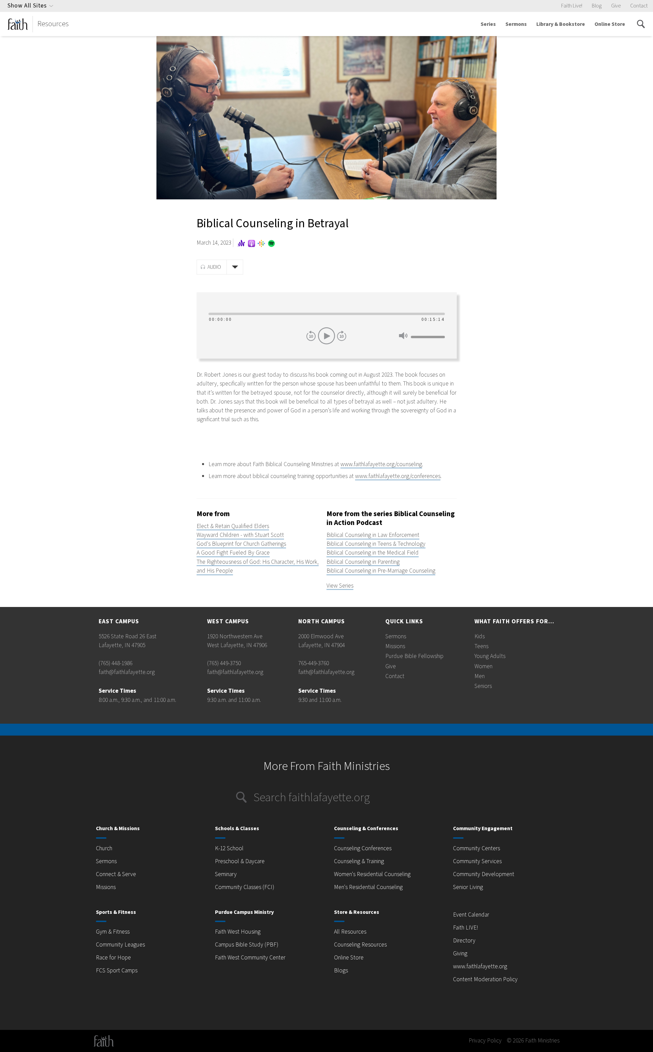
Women (483, 666)
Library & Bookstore (560, 24)
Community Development (483, 874)
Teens (481, 646)
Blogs (341, 970)
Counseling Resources (360, 944)
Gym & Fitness (113, 931)
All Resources (350, 931)
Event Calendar (471, 914)
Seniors (483, 686)
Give (616, 6)
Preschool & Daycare (240, 861)
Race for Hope (113, 957)
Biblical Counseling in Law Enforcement (372, 535)
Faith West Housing (238, 931)
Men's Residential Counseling (368, 887)
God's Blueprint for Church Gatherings (241, 544)
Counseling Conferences (362, 848)
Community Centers (476, 848)
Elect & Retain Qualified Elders (233, 526)
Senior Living (468, 887)
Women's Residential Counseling (372, 874)
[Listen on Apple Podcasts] (251, 243)
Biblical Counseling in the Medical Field (372, 552)
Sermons (516, 24)
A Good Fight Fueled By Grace (233, 552)
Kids (479, 636)
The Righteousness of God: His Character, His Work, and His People (258, 566)
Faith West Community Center (250, 957)
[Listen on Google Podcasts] (261, 243)
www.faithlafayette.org (480, 966)
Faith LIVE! (465, 927)
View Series (339, 585)
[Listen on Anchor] (241, 243)
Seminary (226, 874)
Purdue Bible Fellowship (414, 656)
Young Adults (489, 656)
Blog (597, 6)
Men (479, 676)
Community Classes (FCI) (244, 887)
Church (104, 848)
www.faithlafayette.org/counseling (381, 464)
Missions (395, 646)
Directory (464, 940)
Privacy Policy (485, 1040)
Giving (460, 953)
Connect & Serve (116, 874)
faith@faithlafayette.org (127, 672)
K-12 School (229, 848)
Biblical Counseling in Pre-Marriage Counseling (380, 570)
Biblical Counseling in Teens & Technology (375, 544)
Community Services (477, 861)
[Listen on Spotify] (270, 243)
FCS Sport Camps (116, 970)
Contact (639, 6)
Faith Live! (571, 6)
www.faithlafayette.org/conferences (397, 476)
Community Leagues (120, 944)
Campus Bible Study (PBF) (246, 944)
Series (488, 24)
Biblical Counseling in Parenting (363, 562)
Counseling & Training (359, 861)
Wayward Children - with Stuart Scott (240, 535)
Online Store (610, 24)
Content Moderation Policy (485, 979)
